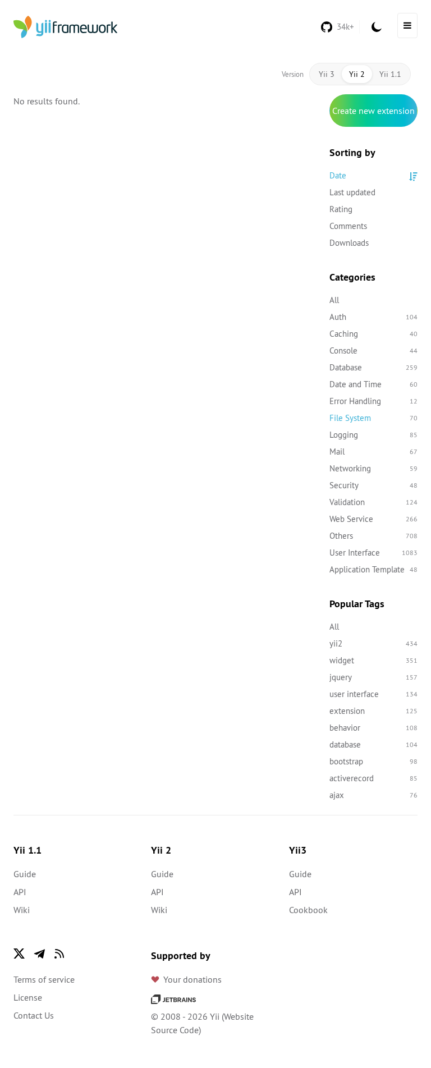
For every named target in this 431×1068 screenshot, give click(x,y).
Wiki (21, 909)
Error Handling (373, 401)
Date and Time (373, 384)
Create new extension (373, 110)
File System (373, 417)
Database (373, 367)
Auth (373, 316)
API (19, 891)
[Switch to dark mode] (376, 27)
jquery (373, 677)
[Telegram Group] (39, 953)
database (373, 744)
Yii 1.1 (390, 74)
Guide (24, 873)
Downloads (349, 242)
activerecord (373, 778)
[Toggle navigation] (407, 25)
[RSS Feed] (59, 953)
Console (373, 350)
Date (337, 175)
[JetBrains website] (173, 998)
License (27, 997)
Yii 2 (357, 74)
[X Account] (19, 953)
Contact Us (33, 1015)
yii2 (373, 643)
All (334, 300)
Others (373, 535)
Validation (373, 502)
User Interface (373, 552)
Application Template (373, 569)
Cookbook (308, 909)
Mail (373, 451)
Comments (348, 226)
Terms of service (44, 979)
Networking (373, 468)
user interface (373, 694)
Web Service (373, 519)
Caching (373, 333)
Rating (340, 209)
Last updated (352, 192)
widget (373, 660)
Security (373, 485)
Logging (373, 434)
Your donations (192, 979)
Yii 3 (326, 74)
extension (373, 710)
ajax (373, 795)
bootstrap (373, 761)
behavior (373, 727)
